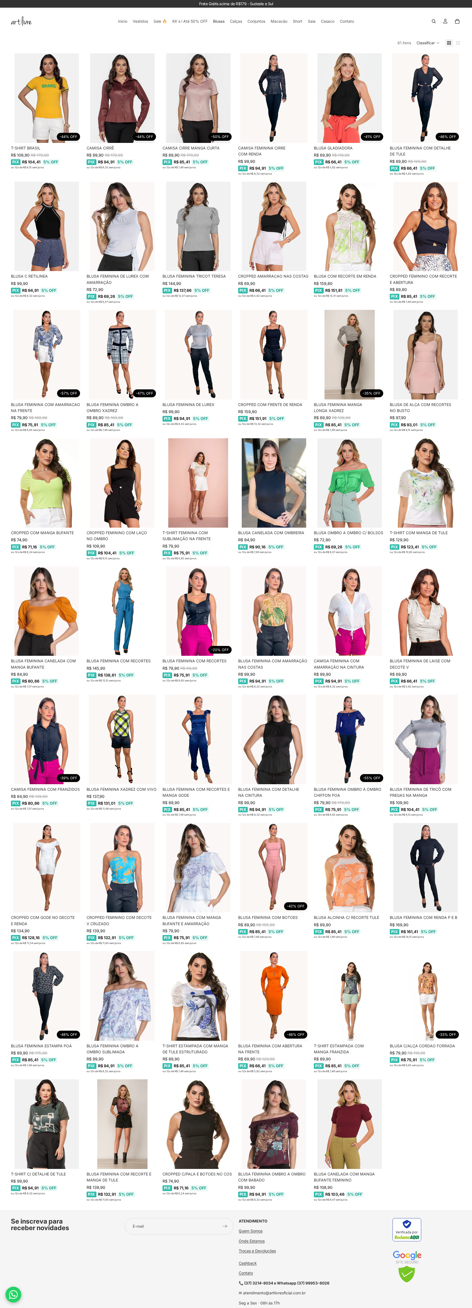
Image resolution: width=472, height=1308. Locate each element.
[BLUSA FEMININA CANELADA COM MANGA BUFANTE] (46, 611)
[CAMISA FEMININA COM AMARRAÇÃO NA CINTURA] (349, 611)
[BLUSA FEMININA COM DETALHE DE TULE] (425, 98)
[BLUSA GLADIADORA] (349, 98)
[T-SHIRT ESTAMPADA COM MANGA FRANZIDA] (349, 996)
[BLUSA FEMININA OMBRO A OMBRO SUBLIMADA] (122, 996)
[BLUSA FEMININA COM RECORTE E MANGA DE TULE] (122, 1124)
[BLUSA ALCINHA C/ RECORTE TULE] (349, 868)
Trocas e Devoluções (257, 1250)
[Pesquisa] (434, 21)
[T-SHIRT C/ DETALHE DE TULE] (46, 1124)
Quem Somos (250, 1230)
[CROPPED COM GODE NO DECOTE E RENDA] (46, 868)
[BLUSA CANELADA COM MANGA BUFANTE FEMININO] (349, 1124)
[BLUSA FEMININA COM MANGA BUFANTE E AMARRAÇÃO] (198, 868)
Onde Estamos (252, 1241)
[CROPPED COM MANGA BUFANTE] (46, 483)
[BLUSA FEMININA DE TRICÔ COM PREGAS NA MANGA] (425, 739)
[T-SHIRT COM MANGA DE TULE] (425, 483)
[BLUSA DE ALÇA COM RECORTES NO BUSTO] (425, 354)
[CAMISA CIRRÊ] (122, 98)
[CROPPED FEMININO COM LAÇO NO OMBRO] (122, 483)
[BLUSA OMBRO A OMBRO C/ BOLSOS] (349, 483)
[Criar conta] (225, 1226)
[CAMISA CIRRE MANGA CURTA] (198, 98)
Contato (246, 1273)
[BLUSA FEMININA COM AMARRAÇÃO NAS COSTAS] (273, 611)
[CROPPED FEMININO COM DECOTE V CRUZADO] (122, 868)
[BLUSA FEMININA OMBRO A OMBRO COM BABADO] (273, 1124)
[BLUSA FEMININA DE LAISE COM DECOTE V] (425, 611)
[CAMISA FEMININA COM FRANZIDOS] (46, 739)
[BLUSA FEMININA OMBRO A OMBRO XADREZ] (122, 354)
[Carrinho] (457, 21)
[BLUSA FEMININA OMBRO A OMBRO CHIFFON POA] (349, 739)
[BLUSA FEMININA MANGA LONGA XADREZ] (349, 354)
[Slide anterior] (19, 98)
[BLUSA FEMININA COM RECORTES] (122, 611)
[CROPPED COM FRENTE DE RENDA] (273, 354)
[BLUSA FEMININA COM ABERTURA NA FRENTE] (273, 996)
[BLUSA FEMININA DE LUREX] (198, 354)
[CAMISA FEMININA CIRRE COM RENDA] (273, 98)
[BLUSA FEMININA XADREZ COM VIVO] (122, 739)
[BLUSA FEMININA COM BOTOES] (273, 868)
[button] (428, 43)
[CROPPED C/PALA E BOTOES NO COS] (198, 1124)
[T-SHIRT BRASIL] (46, 98)
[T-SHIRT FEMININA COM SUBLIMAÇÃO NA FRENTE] (198, 483)
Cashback (248, 1263)
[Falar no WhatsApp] (13, 1295)
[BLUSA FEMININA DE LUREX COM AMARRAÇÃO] (122, 226)
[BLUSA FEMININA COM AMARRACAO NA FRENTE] (46, 354)
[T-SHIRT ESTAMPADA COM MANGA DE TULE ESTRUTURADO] (198, 996)
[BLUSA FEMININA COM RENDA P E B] (425, 868)
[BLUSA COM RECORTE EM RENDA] (349, 226)
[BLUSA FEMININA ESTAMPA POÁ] (46, 996)
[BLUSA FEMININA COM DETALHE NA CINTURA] (273, 739)
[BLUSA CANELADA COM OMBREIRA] (273, 483)
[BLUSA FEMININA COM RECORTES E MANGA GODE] (198, 739)
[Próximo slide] (74, 98)
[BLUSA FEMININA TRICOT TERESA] (198, 226)
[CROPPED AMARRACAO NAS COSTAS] (273, 226)
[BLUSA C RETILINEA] (46, 226)
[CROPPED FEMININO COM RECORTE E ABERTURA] (425, 226)
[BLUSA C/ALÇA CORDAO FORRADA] (425, 996)
